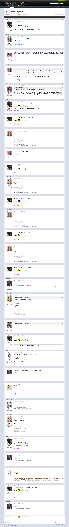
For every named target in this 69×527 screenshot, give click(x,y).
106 (22, 14)
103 (17, 14)
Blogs (24, 7)
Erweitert (64, 3)
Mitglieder (15, 7)
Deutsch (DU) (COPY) (9, 524)
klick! (21, 185)
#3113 (62, 382)
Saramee (15, 394)
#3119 (62, 483)
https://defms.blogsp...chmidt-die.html (19, 44)
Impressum (28, 7)
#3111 (62, 350)
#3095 (62, 83)
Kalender (20, 7)
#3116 (62, 436)
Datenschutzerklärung (61, 522)
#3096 (62, 99)
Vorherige (7, 14)
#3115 (62, 414)
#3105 (62, 243)
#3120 (62, 501)
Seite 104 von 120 (12, 14)
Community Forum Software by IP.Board (60, 524)
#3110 (62, 333)
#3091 (62, 19)
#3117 (62, 452)
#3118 (62, 467)
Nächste (25, 14)
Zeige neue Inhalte (59, 7)
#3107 (62, 278)
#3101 (62, 176)
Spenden (38, 7)
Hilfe (13, 524)
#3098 (62, 128)
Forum (12, 7)
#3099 (62, 147)
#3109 (62, 319)
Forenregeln (56, 522)
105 (20, 14)
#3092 (62, 34)
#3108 (62, 293)
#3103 (62, 209)
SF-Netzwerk (7, 7)
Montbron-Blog (16, 395)
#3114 (62, 399)
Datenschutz (33, 7)
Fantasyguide (16, 393)
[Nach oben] (34, 524)
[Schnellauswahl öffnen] (63, 7)
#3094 (62, 64)
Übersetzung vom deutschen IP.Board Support (12, 525)
